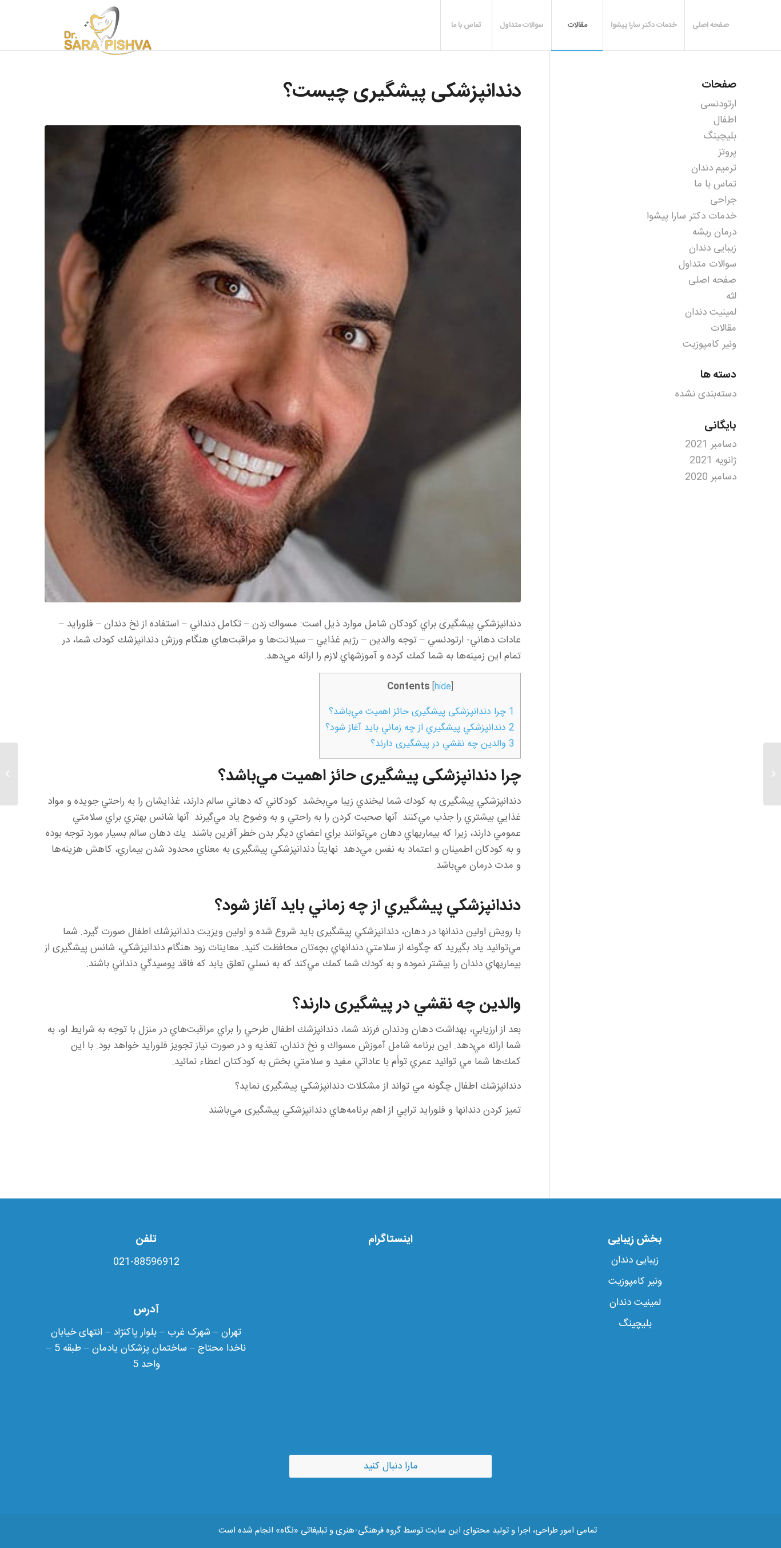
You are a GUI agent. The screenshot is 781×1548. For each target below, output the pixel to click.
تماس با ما (715, 184)
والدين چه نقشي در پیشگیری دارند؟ (442, 744)
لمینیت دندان (710, 312)
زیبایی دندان (712, 248)
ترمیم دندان (713, 168)
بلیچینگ (719, 136)
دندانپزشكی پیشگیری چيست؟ (402, 92)
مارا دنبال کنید (391, 1466)
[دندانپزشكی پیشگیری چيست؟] (283, 363)
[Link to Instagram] (53, 1531)
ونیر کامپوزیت (709, 344)
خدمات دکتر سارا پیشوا (691, 216)
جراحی (723, 200)
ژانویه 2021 (713, 461)
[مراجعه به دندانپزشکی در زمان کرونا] (772, 774)
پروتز (727, 152)
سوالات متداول (707, 264)
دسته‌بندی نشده (705, 394)
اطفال (725, 120)
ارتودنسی (718, 104)
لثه (731, 296)
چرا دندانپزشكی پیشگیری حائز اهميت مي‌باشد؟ (422, 712)
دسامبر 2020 (710, 477)
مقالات (723, 328)
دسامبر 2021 (710, 444)
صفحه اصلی (712, 280)
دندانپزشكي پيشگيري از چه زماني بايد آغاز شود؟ (420, 728)
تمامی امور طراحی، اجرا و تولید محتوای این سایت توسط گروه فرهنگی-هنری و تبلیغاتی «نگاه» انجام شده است (407, 1530)
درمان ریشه (714, 232)
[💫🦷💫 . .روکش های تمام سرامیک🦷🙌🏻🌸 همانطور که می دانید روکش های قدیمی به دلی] (390, 1351)
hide (443, 687)
